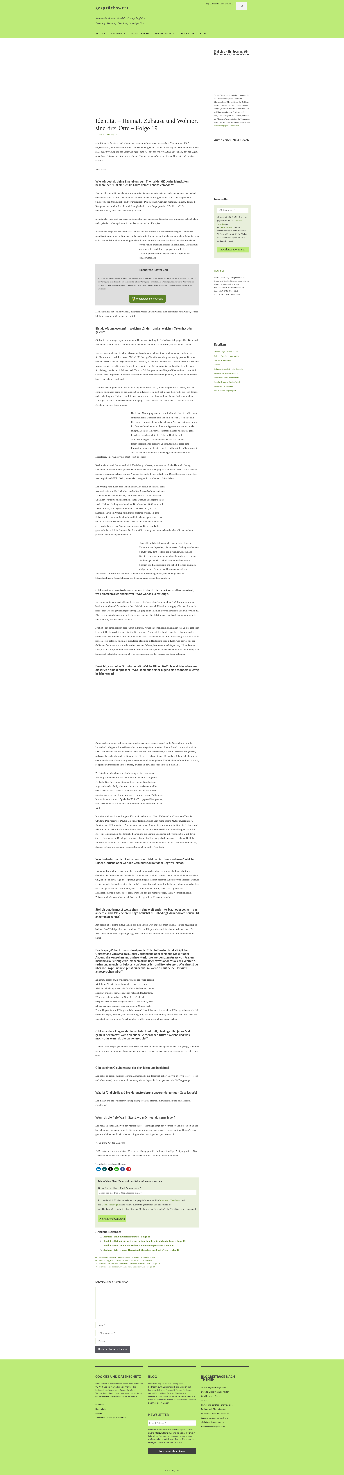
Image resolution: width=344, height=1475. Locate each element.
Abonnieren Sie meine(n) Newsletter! (110, 1418)
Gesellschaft (115, 1261)
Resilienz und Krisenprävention (226, 373)
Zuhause (148, 1261)
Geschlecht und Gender (223, 360)
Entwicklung (104, 1261)
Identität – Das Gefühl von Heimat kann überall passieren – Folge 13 (138, 1245)
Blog (203, 34)
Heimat (125, 1261)
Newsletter (187, 34)
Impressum (100, 1405)
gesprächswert (112, 7)
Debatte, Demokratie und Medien (226, 356)
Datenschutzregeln (111, 1204)
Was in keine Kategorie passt (225, 391)
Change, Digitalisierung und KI (226, 352)
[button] (98, 1169)
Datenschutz (108, 1397)
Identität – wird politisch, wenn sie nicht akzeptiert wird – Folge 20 (127, 1267)
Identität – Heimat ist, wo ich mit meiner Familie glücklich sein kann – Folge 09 (144, 1241)
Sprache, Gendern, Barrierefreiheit (227, 382)
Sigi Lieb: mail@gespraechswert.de (219, 4)
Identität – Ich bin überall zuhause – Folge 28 (126, 1236)
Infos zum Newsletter (169, 1200)
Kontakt (98, 1413)
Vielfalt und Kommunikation (143, 1257)
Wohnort (140, 1261)
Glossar (217, 365)
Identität (132, 1261)
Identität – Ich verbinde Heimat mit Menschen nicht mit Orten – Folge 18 (141, 1249)
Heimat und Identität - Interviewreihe (114, 1257)
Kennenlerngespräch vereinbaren (226, 126)
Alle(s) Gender (219, 271)
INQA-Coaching (140, 34)
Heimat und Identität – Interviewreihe (228, 369)
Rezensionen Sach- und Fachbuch (226, 378)
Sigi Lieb (100, 34)
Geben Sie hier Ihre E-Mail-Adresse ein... (119, 1188)
